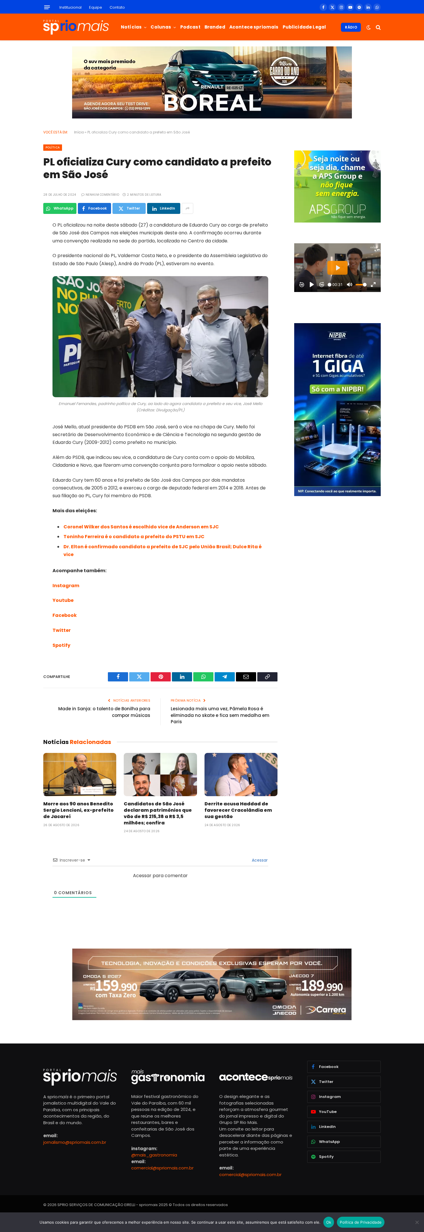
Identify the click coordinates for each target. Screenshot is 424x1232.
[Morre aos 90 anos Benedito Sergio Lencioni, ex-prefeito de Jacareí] (79, 774)
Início (79, 132)
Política (53, 147)
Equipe (95, 7)
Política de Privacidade (361, 1222)
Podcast (190, 27)
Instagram (65, 585)
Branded (215, 27)
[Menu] (47, 7)
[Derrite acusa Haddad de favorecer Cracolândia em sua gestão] (241, 774)
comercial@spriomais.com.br (162, 1168)
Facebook (64, 615)
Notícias (131, 27)
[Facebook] (23, 240)
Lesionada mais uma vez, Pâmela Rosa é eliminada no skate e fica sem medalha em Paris (220, 715)
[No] (417, 1222)
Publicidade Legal (304, 27)
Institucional (70, 7)
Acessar (259, 860)
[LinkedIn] (23, 270)
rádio (351, 27)
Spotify (61, 645)
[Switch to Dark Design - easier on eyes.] (368, 27)
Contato (117, 7)
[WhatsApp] (23, 284)
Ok (328, 1222)
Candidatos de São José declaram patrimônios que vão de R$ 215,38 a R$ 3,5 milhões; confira (158, 813)
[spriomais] (76, 27)
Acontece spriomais (254, 27)
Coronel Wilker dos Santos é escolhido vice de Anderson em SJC (141, 526)
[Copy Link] (23, 314)
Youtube (63, 600)
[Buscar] (378, 27)
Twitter (61, 630)
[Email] (23, 299)
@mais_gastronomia (154, 1155)
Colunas (161, 27)
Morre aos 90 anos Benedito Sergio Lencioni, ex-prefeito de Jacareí (78, 810)
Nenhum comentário (102, 195)
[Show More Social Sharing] (187, 208)
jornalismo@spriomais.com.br (74, 1142)
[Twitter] (23, 255)
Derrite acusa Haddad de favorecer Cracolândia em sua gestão (238, 810)
